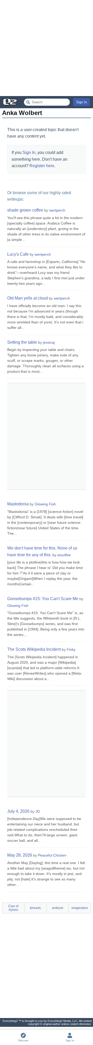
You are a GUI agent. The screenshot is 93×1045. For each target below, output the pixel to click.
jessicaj (49, 342)
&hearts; (35, 908)
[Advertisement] (46, 48)
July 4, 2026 (18, 811)
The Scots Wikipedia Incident (34, 649)
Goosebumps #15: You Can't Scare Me (42, 598)
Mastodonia (18, 504)
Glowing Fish (45, 504)
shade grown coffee (25, 210)
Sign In (81, 102)
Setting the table (22, 342)
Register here (41, 166)
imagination (80, 908)
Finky (71, 649)
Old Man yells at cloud (27, 298)
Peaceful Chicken (52, 855)
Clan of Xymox (13, 908)
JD (37, 811)
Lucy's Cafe (18, 254)
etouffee (64, 555)
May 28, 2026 (19, 855)
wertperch (57, 210)
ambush (57, 908)
